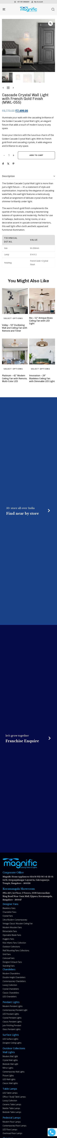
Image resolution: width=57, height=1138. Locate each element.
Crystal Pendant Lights (12, 1017)
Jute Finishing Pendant (12, 1025)
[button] (52, 9)
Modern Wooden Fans (12, 927)
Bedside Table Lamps (12, 1112)
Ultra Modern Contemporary (15, 919)
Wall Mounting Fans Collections (16, 950)
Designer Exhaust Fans (12, 962)
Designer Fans (10, 904)
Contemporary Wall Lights (14, 1071)
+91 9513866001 (23, 2)
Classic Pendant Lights (12, 1021)
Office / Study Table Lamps (14, 1096)
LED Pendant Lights (11, 1014)
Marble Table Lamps (11, 1108)
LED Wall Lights (9, 1079)
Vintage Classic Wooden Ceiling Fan (18, 923)
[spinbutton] (9, 155)
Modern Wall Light (10, 1056)
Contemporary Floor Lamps (14, 1125)
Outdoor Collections (11, 946)
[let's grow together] (29, 739)
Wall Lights (9, 1052)
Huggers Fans (8, 939)
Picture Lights (8, 1075)
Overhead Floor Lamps (12, 1133)
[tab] (28, 176)
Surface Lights (11, 1034)
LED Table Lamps (10, 1093)
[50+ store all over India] (28, 511)
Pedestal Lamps (12, 1117)
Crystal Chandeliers (11, 989)
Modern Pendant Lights (13, 1006)
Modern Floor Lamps (12, 1122)
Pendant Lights (11, 1002)
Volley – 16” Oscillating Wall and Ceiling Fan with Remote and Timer (14, 328)
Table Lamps (10, 1088)
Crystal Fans (8, 916)
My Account (38, 2)
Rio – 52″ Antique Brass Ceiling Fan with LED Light (41, 320)
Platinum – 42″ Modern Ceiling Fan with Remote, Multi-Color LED (14, 378)
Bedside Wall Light (10, 1064)
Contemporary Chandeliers (14, 981)
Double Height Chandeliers (14, 977)
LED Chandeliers (10, 996)
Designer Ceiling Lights (12, 1043)
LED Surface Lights (10, 1039)
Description (8, 176)
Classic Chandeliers (11, 992)
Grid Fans (7, 954)
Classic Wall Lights (10, 1083)
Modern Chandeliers (11, 973)
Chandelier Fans (9, 912)
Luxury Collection (10, 985)
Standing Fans (9, 966)
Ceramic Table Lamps (12, 1104)
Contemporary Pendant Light (15, 1010)
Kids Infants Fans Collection (14, 942)
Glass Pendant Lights (11, 1029)
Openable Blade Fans (12, 935)
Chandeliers (9, 969)
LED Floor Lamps (10, 1129)
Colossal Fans (8, 958)
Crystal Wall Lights (10, 1060)
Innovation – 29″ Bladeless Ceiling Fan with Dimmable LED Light (42, 378)
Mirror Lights (8, 1068)
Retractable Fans (10, 931)
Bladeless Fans (9, 908)
